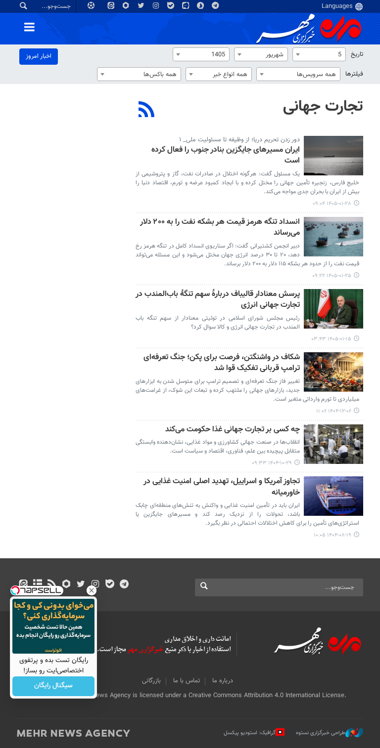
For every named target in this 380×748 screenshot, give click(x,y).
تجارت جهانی (323, 106)
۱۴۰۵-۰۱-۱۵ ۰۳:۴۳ (331, 339)
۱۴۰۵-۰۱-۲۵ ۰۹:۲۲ (331, 276)
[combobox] (319, 54)
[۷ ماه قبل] (333, 444)
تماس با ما (186, 681)
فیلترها (354, 74)
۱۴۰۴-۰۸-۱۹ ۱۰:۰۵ (332, 535)
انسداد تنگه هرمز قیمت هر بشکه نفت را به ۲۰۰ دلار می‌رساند (220, 228)
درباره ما (222, 681)
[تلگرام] (124, 585)
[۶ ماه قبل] (333, 372)
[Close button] (91, 590)
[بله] (109, 585)
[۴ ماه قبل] (333, 155)
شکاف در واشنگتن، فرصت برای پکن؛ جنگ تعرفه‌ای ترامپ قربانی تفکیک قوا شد (221, 363)
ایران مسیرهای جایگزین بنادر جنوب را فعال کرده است (225, 156)
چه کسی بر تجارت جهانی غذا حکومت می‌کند (232, 430)
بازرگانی (151, 681)
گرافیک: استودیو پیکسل (250, 733)
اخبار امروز (38, 56)
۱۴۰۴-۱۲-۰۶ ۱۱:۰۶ (333, 411)
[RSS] (147, 110)
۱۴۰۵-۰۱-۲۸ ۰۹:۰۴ (332, 204)
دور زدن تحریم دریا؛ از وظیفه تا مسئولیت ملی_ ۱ (239, 140)
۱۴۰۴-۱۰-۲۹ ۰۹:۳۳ (272, 463)
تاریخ (357, 54)
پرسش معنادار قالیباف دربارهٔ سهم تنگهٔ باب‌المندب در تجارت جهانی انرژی (218, 300)
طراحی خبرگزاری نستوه (320, 733)
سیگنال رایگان (53, 686)
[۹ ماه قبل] (333, 496)
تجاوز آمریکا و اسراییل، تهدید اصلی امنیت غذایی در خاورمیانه (221, 487)
